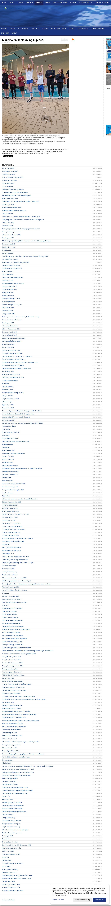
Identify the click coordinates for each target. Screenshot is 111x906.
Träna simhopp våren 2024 (11, 374)
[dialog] (79, 894)
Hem (4, 3)
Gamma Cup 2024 (8, 347)
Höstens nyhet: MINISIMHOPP (11, 730)
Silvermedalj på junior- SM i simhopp (14, 690)
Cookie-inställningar (8, 900)
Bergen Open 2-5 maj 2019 (10, 751)
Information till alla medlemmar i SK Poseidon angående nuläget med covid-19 (27, 651)
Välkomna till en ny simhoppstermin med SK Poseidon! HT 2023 (22, 423)
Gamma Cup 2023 (8, 456)
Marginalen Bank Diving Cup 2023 (13, 393)
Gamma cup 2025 (7, 253)
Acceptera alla (99, 900)
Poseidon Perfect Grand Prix (11, 660)
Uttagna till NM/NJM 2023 (10, 381)
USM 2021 (5, 605)
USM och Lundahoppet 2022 (11, 532)
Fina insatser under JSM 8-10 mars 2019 (15, 787)
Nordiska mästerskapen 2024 (11, 268)
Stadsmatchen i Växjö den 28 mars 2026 (15, 192)
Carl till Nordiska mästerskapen (12, 277)
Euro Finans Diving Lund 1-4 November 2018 (16, 845)
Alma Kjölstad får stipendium (11, 547)
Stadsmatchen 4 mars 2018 (11, 887)
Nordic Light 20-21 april (9, 335)
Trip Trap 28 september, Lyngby (12, 724)
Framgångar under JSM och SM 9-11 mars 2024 (17, 356)
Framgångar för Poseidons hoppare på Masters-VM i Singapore (23, 220)
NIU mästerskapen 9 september (12, 620)
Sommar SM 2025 (7, 226)
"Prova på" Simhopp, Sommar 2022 (13, 529)
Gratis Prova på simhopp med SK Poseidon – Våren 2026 (20, 201)
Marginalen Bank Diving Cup (11, 824)
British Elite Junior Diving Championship (15, 560)
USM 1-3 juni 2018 (8, 851)
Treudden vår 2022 (8, 569)
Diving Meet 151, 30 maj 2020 (11, 657)
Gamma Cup (6, 796)
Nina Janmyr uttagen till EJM (11, 854)
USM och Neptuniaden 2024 (11, 329)
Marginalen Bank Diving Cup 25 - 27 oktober (16, 711)
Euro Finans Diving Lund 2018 (11, 821)
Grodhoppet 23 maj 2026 (10, 171)
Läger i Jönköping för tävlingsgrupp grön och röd (18, 769)
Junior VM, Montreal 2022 (10, 475)
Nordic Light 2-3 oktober (10, 614)
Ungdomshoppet (7, 493)
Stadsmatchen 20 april (9, 332)
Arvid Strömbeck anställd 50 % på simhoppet (16, 684)
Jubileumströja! (7, 402)
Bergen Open (6, 866)
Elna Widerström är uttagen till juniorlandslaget (17, 790)
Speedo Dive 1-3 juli (8, 520)
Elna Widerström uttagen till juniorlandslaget (16, 775)
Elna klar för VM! (7, 462)
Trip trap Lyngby (7, 760)
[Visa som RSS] (73, 40)
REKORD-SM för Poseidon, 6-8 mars (13, 675)
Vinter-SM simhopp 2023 (10, 465)
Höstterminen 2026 (8, 174)
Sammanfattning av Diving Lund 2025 (14, 211)
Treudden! (5, 384)
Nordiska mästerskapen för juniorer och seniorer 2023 (20, 362)
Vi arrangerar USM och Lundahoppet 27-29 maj (17, 538)
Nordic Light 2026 (7, 186)
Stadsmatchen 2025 (8, 244)
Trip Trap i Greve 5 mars (10, 575)
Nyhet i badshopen (8, 302)
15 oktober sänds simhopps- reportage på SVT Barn (19, 654)
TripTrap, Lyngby (7, 444)
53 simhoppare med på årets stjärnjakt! (15, 830)
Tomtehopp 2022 (7, 481)
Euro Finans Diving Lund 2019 (11, 708)
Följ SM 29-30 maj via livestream (12, 635)
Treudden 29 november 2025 (11, 207)
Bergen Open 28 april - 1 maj (11, 550)
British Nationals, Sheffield (11, 432)
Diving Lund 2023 (7, 396)
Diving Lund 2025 (7, 214)
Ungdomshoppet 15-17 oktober (12, 608)
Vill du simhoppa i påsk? (10, 778)
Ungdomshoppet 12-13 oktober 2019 (14, 717)
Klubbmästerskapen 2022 (10, 472)
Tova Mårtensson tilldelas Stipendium (14, 639)
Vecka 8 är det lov (8, 459)
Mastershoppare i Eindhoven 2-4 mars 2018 (16, 878)
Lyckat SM (5, 857)
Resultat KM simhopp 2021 (10, 587)
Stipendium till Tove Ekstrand (11, 320)
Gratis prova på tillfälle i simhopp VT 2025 (15, 262)
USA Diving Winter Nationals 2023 (13, 377)
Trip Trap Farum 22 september (12, 833)
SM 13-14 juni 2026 (8, 168)
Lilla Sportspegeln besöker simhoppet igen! (16, 581)
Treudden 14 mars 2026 (10, 198)
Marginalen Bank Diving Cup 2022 (23, 40)
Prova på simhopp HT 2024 (11, 299)
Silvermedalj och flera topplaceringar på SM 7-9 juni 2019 (20, 742)
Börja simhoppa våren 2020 (11, 693)
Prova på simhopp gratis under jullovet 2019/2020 (18, 696)
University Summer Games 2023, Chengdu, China (18, 414)
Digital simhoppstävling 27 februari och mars (16, 648)
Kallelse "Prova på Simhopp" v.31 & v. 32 (15, 514)
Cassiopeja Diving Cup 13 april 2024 (13, 338)
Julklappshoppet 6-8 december (12, 705)
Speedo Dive (6, 839)
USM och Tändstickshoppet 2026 (12, 177)
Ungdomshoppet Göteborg (11, 827)
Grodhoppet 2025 (8, 238)
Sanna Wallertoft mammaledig (12, 526)
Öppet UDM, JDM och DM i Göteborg (13, 359)
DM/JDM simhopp (7, 387)
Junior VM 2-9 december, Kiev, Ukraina (14, 590)
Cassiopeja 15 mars (8, 247)
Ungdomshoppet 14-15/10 (10, 399)
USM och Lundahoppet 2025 (11, 235)
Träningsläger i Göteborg (10, 511)
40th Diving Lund (7, 390)
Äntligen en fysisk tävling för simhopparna (16, 629)
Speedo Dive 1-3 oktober (10, 617)
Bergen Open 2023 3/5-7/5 (10, 438)
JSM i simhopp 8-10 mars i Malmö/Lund (14, 793)
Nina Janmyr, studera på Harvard (13, 541)
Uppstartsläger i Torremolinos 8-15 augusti (16, 417)
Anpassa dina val (58, 899)
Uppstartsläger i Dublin (9, 733)
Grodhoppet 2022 (8, 554)
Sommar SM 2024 (7, 311)
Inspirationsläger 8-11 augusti (12, 305)
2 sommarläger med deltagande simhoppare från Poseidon (21, 411)
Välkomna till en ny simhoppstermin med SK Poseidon (20, 499)
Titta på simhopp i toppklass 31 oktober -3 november (19, 714)
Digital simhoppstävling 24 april (12, 642)
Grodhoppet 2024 (8, 323)
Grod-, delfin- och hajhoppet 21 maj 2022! (15, 557)
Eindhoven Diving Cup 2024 (11, 350)
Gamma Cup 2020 (8, 678)
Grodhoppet (6, 435)
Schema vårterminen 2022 (10, 596)
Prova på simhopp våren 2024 (12, 353)
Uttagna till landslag (8, 818)
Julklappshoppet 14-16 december (13, 805)
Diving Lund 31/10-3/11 (9, 286)
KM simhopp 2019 (8, 702)
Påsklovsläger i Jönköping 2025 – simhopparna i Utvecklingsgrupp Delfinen (26, 241)
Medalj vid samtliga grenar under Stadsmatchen (18, 772)
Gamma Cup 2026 (8, 204)
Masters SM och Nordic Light (11, 848)
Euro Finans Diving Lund (10, 487)
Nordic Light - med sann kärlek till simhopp (16, 757)
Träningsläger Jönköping (10, 869)
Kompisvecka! (6, 478)
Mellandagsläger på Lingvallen (12, 802)
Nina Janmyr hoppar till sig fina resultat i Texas (17, 875)
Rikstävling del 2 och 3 (9, 872)
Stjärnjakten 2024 (8, 292)
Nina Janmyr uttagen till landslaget (13, 687)
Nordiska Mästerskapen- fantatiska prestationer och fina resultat (23, 699)
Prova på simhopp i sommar (11, 232)
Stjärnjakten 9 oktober (9, 611)
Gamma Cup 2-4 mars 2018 (11, 884)
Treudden (5, 593)
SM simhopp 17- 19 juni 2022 (11, 523)
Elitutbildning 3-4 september (11, 623)
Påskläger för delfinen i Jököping (13, 189)
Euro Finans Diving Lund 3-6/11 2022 (13, 484)
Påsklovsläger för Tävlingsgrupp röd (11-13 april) (18, 563)
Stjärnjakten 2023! (8, 405)
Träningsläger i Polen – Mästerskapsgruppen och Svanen (21, 229)
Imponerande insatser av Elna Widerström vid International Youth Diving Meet (27, 766)
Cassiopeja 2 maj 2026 (9, 180)
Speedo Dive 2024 (8, 296)
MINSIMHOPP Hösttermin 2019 (12, 736)
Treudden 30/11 (7, 271)
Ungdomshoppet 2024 (9, 289)
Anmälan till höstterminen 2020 (12, 663)
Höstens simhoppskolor (10, 326)
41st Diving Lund (7, 280)
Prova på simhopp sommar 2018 (12, 863)
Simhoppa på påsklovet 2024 (11, 341)
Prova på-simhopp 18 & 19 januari (13, 365)
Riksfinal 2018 (6, 860)
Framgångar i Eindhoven (10, 784)
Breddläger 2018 (7, 836)
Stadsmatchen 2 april (9, 566)
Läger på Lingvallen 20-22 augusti (13, 626)
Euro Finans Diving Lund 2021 (11, 599)
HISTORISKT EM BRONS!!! (10, 505)
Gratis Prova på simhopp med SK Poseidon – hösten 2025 (21, 217)
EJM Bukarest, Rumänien (10, 508)
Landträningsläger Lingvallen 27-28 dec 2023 (16, 368)
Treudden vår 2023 (8, 450)
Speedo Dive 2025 (8, 223)
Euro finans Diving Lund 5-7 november (14, 602)
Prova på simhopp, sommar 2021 (13, 645)
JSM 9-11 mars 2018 (8, 881)
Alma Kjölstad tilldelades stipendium (14, 727)
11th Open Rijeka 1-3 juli (10, 517)
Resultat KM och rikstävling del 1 (12, 809)
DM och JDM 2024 (7, 274)
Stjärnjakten (6, 496)
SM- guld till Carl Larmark (10, 259)
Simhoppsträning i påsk (10, 669)
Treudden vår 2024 (8, 344)
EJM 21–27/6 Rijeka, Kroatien (11, 632)
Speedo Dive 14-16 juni (9, 739)
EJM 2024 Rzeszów (8, 308)
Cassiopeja (6, 447)
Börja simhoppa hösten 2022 (11, 502)
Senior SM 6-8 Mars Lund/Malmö (12, 681)
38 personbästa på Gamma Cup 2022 (14, 578)
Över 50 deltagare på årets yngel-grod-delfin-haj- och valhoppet (23, 754)
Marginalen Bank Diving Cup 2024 (13, 283)
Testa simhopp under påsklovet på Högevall (16, 195)
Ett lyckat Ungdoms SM (9, 748)
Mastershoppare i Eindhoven (11, 672)
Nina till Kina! (6, 429)
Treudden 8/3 (6, 250)
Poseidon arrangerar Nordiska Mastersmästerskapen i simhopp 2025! (25, 256)
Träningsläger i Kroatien (10, 842)
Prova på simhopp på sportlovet (12, 890)
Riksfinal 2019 (6, 763)
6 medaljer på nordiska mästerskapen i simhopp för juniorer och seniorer (26, 584)
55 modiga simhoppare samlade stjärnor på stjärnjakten (20, 720)
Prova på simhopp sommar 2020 (12, 666)
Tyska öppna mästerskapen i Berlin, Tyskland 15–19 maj (20, 317)
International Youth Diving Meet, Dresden (15, 441)
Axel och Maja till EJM (9, 426)
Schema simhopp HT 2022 (10, 535)
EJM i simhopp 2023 (8, 420)
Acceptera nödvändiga (82, 900)
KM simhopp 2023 (8, 371)
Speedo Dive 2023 (8, 408)
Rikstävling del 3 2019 (9, 781)
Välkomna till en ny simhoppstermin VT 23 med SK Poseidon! (22, 469)
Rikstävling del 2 (7, 799)
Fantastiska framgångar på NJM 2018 (14, 812)
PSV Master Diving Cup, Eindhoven (13, 453)
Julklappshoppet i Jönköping (11, 265)
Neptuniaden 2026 (8, 183)
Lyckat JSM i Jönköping (9, 572)
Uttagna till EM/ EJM (8, 314)
